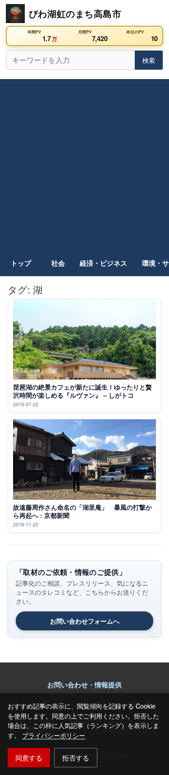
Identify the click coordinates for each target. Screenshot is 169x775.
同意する (28, 757)
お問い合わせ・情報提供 (84, 685)
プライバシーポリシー (53, 735)
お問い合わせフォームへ (84, 620)
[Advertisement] (84, 164)
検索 (148, 60)
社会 (58, 263)
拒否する (75, 757)
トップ (21, 263)
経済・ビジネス (103, 263)
